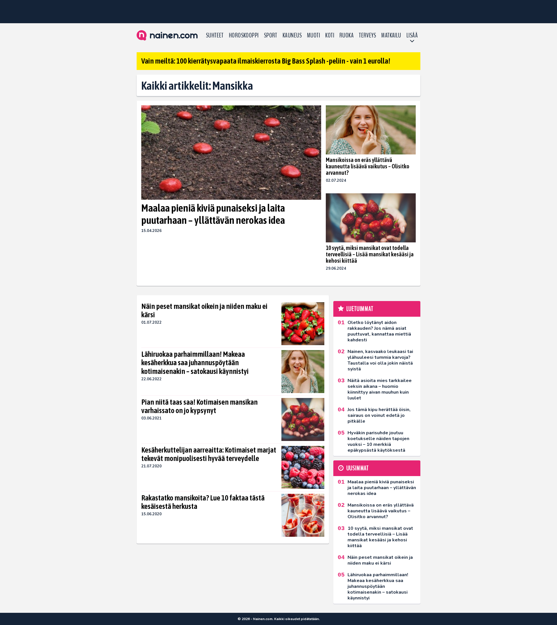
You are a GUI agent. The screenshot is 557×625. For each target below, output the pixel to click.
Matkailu (391, 35)
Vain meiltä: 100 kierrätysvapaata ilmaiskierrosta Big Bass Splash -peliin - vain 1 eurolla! (265, 61)
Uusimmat (357, 468)
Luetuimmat (359, 309)
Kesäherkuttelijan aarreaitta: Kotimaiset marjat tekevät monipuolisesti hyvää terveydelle (208, 454)
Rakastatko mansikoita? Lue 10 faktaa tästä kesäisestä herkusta (203, 502)
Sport (270, 35)
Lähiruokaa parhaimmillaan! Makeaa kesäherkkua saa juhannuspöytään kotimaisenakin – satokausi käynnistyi (195, 363)
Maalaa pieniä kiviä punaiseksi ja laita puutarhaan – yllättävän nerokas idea (213, 214)
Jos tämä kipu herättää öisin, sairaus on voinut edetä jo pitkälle (379, 415)
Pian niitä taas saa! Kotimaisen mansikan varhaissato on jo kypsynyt (199, 406)
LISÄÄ (412, 35)
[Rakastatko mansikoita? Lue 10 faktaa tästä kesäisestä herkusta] (302, 515)
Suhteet (215, 35)
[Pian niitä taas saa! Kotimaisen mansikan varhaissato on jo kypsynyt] (302, 419)
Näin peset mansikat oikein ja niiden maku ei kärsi (204, 310)
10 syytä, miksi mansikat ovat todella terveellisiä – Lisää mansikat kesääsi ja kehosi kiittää (370, 254)
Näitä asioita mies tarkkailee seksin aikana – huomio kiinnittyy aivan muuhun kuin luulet (380, 389)
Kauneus (292, 35)
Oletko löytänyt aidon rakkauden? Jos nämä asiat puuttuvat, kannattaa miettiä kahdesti (379, 331)
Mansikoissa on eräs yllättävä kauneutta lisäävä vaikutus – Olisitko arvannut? (367, 166)
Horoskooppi (244, 35)
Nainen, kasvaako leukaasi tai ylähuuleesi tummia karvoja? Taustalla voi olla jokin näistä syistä (380, 360)
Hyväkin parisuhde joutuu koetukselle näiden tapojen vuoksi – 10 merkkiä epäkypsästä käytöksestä (378, 441)
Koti (329, 35)
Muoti (313, 35)
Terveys (367, 35)
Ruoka (346, 35)
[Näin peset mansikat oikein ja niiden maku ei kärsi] (302, 323)
